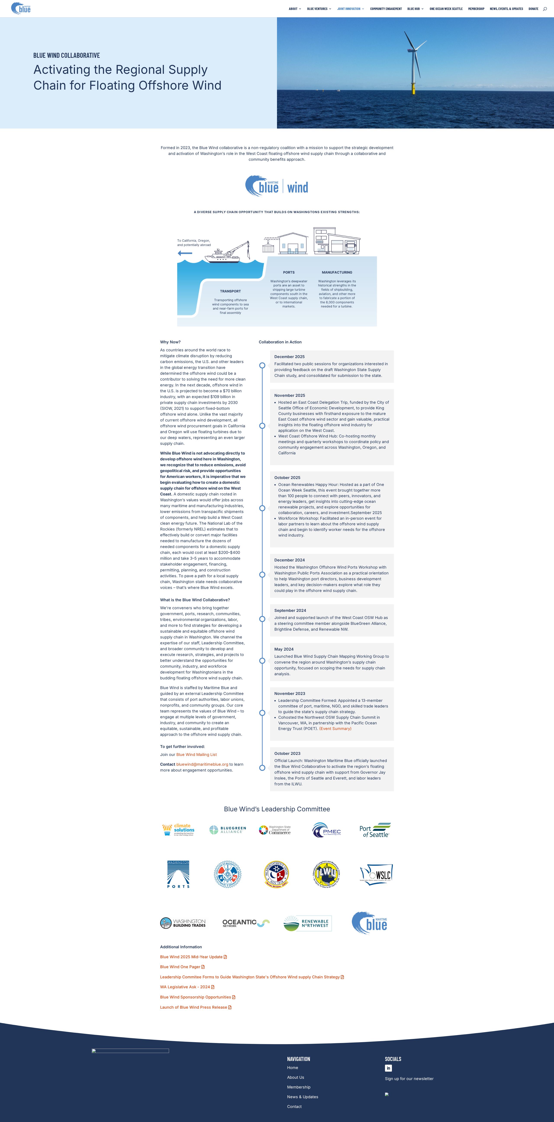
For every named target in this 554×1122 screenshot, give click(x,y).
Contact (294, 1106)
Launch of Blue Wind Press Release (193, 1007)
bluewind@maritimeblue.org (202, 764)
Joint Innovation (348, 9)
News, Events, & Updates (506, 9)
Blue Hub (413, 9)
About (293, 9)
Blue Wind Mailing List (196, 754)
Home (292, 1067)
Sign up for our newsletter (409, 1078)
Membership (476, 9)
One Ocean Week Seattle (446, 9)
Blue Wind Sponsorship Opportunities (195, 997)
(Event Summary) (335, 728)
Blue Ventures (317, 9)
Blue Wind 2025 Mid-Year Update (191, 957)
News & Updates (302, 1097)
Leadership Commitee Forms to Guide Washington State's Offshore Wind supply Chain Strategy (250, 977)
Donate (533, 9)
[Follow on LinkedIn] (388, 1068)
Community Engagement (386, 9)
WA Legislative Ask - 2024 (185, 987)
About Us (295, 1077)
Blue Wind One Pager (180, 966)
